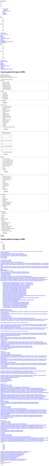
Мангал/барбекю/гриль (7, 202)
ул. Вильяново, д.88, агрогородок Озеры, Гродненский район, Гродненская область (17, 318)
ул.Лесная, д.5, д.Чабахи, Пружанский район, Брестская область (13, 408)
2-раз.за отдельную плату (8, 161)
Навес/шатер (5, 199)
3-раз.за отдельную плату (8, 159)
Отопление (5, 189)
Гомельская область (7, 89)
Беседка (4, 200)
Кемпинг (5, 206)
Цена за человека (6, 132)
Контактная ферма (6, 204)
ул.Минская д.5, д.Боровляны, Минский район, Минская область (13, 423)
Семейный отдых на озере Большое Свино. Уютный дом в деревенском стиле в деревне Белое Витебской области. (23, 342)
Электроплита (6, 185)
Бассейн (4, 198)
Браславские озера (6, 110)
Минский (5, 92)
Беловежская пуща (6, 107)
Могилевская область (7, 88)
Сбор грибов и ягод (6, 222)
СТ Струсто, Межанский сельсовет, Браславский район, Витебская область (15, 436)
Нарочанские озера (7, 117)
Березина (5, 108)
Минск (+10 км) (6, 82)
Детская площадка (6, 203)
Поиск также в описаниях (7, 79)
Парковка (5, 205)
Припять (4, 124)
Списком (2, 235)
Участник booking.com (7, 152)
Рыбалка (3, 220)
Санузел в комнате (6, 176)
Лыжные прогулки (6, 229)
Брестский (5, 94)
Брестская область (6, 84)
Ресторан (5, 169)
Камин (4, 188)
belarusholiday (3, 0)
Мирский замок (6, 114)
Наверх (1, 461)
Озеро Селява (5, 122)
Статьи (1, 39)
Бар (3, 167)
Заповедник (4, 212)
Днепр (4, 112)
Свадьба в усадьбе (6, 10)
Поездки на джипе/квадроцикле (8, 228)
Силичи (4, 125)
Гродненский (5, 95)
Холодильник (5, 183)
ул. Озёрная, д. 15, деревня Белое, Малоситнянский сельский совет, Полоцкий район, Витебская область (21, 341)
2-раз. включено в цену (7, 163)
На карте (2, 236)
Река (3, 216)
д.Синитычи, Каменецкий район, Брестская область (11, 354)
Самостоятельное (6, 158)
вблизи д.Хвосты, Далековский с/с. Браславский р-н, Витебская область (15, 387)
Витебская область (6, 86)
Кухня (4, 182)
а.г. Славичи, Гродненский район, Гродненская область (11, 262)
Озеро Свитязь (6, 120)
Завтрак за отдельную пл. (8, 164)
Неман (4, 118)
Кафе (4, 168)
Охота (3, 221)
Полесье (4, 123)
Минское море (6, 113)
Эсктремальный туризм (7, 230)
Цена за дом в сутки (7, 133)
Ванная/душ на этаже (7, 179)
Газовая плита (6, 184)
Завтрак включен (6, 165)
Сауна (4, 197)
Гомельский (5, 98)
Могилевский (5, 97)
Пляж (3, 217)
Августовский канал (7, 106)
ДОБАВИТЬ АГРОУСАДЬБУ (6, 41)
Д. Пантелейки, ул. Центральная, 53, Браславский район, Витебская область (16, 276)
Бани (4, 12)
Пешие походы (5, 224)
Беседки (4, 13)
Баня (4, 196)
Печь (4, 186)
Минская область (6, 83)
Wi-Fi (4, 180)
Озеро (3, 215)
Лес (2, 214)
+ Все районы (3, 100)
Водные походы (5, 223)
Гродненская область (7, 85)
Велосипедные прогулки (7, 226)
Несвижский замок (7, 119)
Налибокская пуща (7, 116)
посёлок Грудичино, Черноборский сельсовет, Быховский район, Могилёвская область (18, 367)
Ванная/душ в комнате (7, 177)
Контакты (2, 40)
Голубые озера (6, 111)
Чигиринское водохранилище (9, 126)
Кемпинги (5, 14)
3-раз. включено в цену (7, 162)
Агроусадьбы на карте (5, 38)
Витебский (5, 96)
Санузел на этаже (6, 178)
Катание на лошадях (6, 227)
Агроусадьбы (5, 8)
